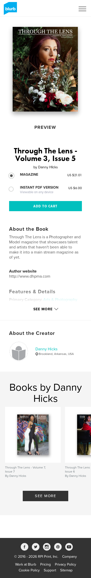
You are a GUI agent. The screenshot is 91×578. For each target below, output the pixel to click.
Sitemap (66, 570)
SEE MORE (45, 496)
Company (69, 556)
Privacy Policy (65, 564)
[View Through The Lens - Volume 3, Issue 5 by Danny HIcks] (45, 69)
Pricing (45, 564)
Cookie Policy (29, 570)
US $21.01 (74, 175)
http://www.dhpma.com (29, 276)
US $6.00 (75, 188)
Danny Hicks (46, 349)
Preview (45, 127)
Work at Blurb (25, 564)
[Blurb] (9, 10)
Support (50, 570)
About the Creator (32, 333)
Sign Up (62, 9)
